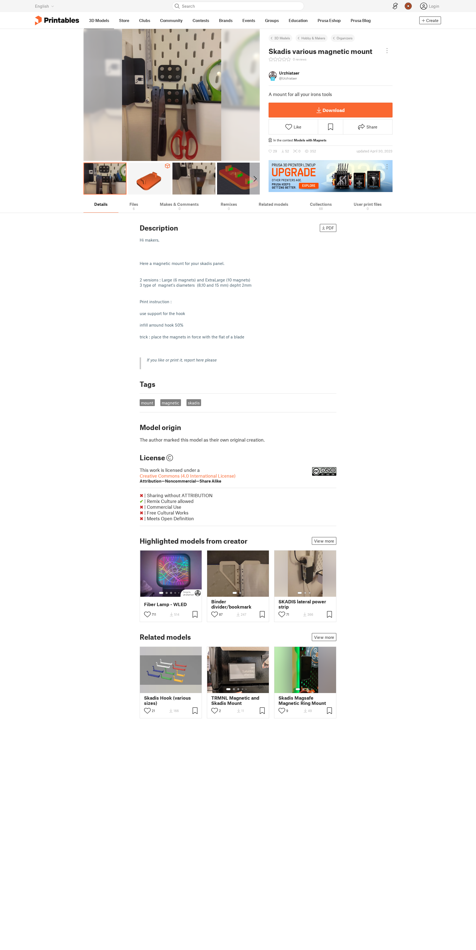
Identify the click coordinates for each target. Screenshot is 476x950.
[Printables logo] (57, 20)
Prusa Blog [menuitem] (361, 20)
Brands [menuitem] (225, 20)
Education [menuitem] (298, 20)
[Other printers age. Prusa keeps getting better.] (331, 176)
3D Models (282, 38)
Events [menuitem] (248, 20)
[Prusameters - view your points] (408, 6)
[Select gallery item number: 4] (175, 593)
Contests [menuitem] (201, 20)
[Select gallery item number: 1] (161, 593)
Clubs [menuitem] (144, 20)
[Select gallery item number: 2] (167, 593)
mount (147, 402)
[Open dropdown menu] (387, 50)
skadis (194, 402)
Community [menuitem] (171, 20)
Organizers (345, 38)
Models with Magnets (310, 140)
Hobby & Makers (313, 38)
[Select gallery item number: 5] (179, 593)
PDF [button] (330, 227)
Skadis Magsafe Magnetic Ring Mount (302, 700)
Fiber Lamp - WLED (165, 604)
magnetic (170, 402)
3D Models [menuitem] (99, 20)
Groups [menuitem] (272, 20)
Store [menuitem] (124, 20)
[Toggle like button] (147, 614)
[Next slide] (255, 179)
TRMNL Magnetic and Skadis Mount (235, 700)
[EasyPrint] (395, 6)
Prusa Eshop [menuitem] (329, 20)
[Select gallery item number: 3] (171, 593)
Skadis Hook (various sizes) (167, 700)
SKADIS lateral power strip (302, 604)
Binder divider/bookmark (231, 604)
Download (334, 110)
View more (324, 540)
